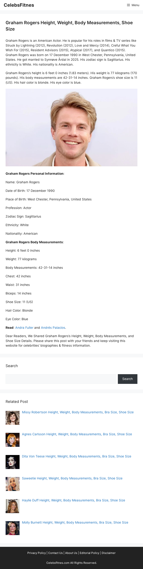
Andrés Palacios (53, 327)
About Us (71, 553)
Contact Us (55, 553)
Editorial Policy (89, 553)
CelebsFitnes (19, 5)
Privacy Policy (36, 553)
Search (127, 379)
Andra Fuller (24, 327)
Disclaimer (109, 553)
